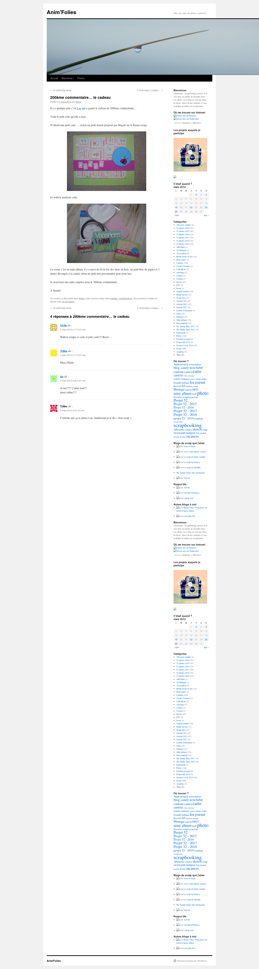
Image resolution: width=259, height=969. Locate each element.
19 (176, 207)
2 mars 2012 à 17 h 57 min (73, 355)
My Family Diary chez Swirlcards (190, 472)
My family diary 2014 (185, 329)
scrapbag (180, 351)
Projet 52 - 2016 (184, 407)
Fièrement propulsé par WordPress (192, 960)
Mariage (179, 316)
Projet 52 (181, 400)
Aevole (187, 487)
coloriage (180, 272)
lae (61, 376)
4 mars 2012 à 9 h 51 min (72, 410)
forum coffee (201, 378)
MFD (195, 389)
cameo (188, 372)
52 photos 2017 (182, 237)
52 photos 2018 (182, 240)
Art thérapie (181, 250)
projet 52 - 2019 (184, 418)
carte (197, 371)
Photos (81, 78)
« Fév (176, 215)
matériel (188, 389)
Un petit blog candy (60, 90)
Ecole (178, 288)
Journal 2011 (181, 300)
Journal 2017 (181, 307)
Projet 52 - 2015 (185, 403)
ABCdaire (180, 247)
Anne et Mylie (190, 446)
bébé (199, 367)
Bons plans (181, 259)
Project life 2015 (183, 342)
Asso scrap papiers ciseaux (195, 451)
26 (176, 211)
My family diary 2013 (185, 326)
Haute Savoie (181, 294)
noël (194, 393)
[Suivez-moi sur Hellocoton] (186, 118)
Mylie (63, 325)
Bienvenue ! (68, 78)
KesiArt (177, 386)
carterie (178, 375)
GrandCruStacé (182, 291)
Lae (79, 108)
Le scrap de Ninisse (192, 462)
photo (202, 392)
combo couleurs (181, 378)
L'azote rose (188, 498)
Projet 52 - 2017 (185, 410)
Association (181, 253)
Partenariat (180, 332)
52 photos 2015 (182, 231)
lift (184, 386)
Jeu (192, 382)
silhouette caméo (183, 429)
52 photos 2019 (182, 243)
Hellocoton (197, 123)
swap (204, 429)
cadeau (114, 298)
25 (206, 207)
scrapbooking (125, 298)
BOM (193, 368)
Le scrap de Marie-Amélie (194, 456)
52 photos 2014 (182, 228)
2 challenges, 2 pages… (150, 90)
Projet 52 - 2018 (185, 414)
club (185, 375)
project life (193, 397)
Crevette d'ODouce (191, 492)
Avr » (206, 215)
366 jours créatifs (183, 224)
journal (200, 382)
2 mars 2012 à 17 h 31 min (73, 329)
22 (191, 207)
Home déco (181, 297)
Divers (179, 281)
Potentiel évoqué (183, 339)
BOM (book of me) (184, 256)
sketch (197, 429)
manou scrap (192, 386)
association (195, 364)
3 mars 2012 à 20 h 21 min (73, 380)
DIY (178, 285)
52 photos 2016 (182, 234)
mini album (182, 393)
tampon (190, 433)
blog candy (181, 367)
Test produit (201, 433)
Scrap (82, 298)
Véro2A (187, 477)
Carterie (179, 262)
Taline (78, 101)
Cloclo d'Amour (183, 266)
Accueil (54, 78)
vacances (192, 436)
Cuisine (179, 278)
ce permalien (68, 301)
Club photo (181, 269)
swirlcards (180, 433)
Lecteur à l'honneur (184, 310)
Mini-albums (181, 319)
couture (179, 275)
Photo (178, 335)
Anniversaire (181, 364)
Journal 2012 (181, 304)
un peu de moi (180, 436)
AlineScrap (186, 123)
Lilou (178, 313)
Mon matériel (181, 323)
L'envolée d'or (189, 516)
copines (192, 379)
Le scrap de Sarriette (192, 467)
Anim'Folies (61, 12)
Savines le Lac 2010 (184, 345)
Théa (178, 354)
